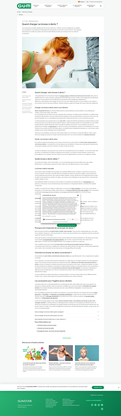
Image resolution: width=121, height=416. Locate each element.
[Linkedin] (98, 405)
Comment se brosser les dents (45, 328)
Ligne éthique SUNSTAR (67, 403)
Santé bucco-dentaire (48, 6)
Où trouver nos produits (77, 6)
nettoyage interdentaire (52, 296)
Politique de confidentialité (69, 400)
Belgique (82, 1)
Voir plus (21, 14)
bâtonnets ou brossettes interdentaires (61, 294)
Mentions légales (66, 399)
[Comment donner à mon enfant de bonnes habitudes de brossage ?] (87, 353)
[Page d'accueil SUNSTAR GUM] (24, 6)
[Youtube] (102, 405)
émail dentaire (87, 182)
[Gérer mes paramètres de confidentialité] (102, 409)
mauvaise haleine (89, 296)
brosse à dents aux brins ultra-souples (77, 190)
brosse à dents (64, 95)
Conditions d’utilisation (68, 402)
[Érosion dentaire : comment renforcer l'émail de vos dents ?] (61, 353)
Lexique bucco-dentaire (91, 6)
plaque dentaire (81, 203)
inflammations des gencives (50, 298)
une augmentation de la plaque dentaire (53, 239)
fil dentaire (45, 294)
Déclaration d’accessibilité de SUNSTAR (71, 405)
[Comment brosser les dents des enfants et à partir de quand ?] (35, 353)
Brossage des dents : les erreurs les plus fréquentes (51, 331)
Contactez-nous (36, 6)
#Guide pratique (67, 338)
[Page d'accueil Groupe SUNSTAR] (28, 401)
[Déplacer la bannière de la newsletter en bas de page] (118, 387)
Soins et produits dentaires (62, 6)
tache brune (53, 126)
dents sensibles (75, 188)
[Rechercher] (100, 5)
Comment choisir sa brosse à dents (46, 325)
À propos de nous (49, 406)
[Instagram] (95, 405)
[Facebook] (92, 405)
